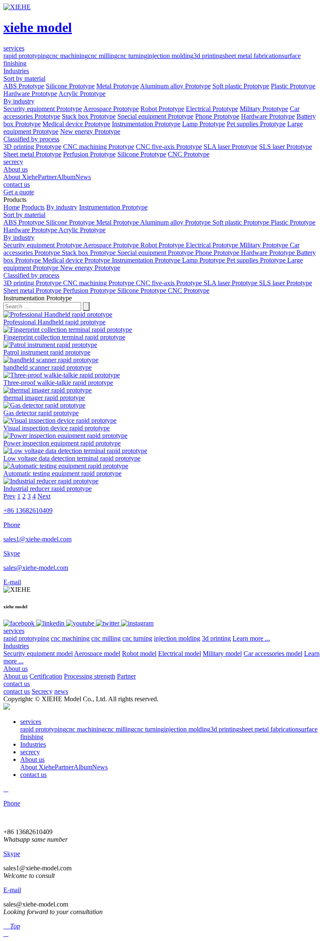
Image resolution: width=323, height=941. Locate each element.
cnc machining (68, 55)
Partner (47, 176)
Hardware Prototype (30, 93)
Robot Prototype (162, 108)
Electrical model (179, 653)
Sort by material (24, 78)
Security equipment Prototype (42, 108)
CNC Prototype (188, 154)
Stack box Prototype (89, 116)
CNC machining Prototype (98, 146)
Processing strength (89, 676)
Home (11, 207)
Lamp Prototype (203, 123)
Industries (16, 645)
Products (33, 207)
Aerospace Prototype (111, 108)
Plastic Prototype (293, 86)
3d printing (207, 55)
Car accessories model (273, 653)
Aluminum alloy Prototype (175, 86)
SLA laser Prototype (230, 146)
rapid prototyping (26, 55)
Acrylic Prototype (82, 93)
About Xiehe (20, 176)
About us (15, 668)
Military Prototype (264, 108)
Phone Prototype (217, 116)
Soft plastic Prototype (240, 86)
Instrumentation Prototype (146, 123)
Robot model (139, 653)
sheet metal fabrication (252, 55)
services (13, 630)
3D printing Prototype (32, 146)
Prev (9, 496)
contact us (16, 683)
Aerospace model (97, 653)
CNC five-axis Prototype (169, 146)
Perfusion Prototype (89, 154)
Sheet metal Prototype (32, 154)
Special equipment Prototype (155, 116)
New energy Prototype (90, 131)
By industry (18, 101)
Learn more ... (251, 638)
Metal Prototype (117, 86)
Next (43, 496)
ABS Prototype (23, 86)
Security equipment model (38, 653)
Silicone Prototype (70, 86)
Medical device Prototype (76, 123)
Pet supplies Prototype (256, 123)
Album (66, 176)
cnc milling (102, 55)
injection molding (170, 55)
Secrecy (42, 691)
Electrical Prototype (212, 108)
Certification (45, 676)
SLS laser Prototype (285, 146)
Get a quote (18, 192)
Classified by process (31, 139)
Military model (222, 653)
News (83, 176)
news (61, 691)
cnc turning (132, 55)
